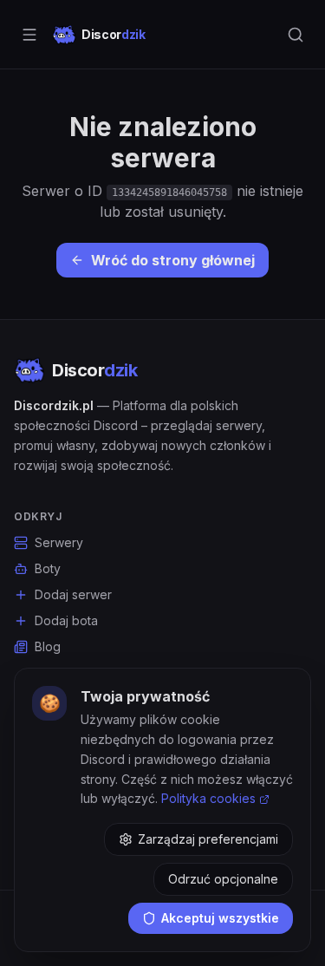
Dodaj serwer (73, 594)
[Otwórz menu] (29, 34)
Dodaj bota (66, 620)
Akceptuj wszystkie (220, 918)
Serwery (59, 542)
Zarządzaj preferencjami (208, 839)
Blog (48, 646)
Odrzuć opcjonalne (223, 878)
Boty (48, 568)
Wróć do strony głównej (173, 260)
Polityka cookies (208, 798)
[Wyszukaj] (295, 34)
